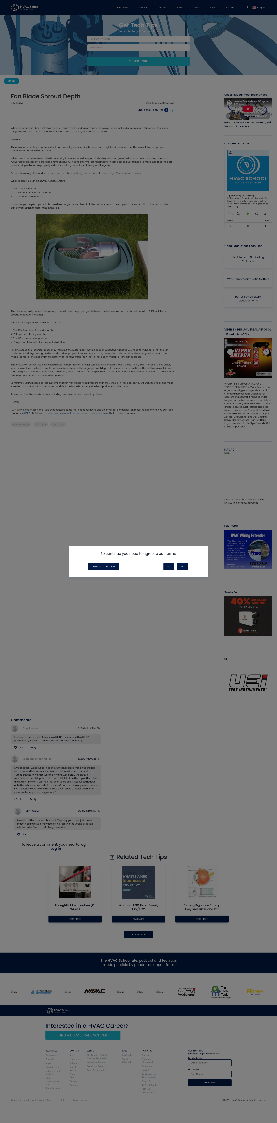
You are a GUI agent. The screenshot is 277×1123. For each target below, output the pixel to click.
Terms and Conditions (103, 566)
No (182, 566)
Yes (169, 566)
